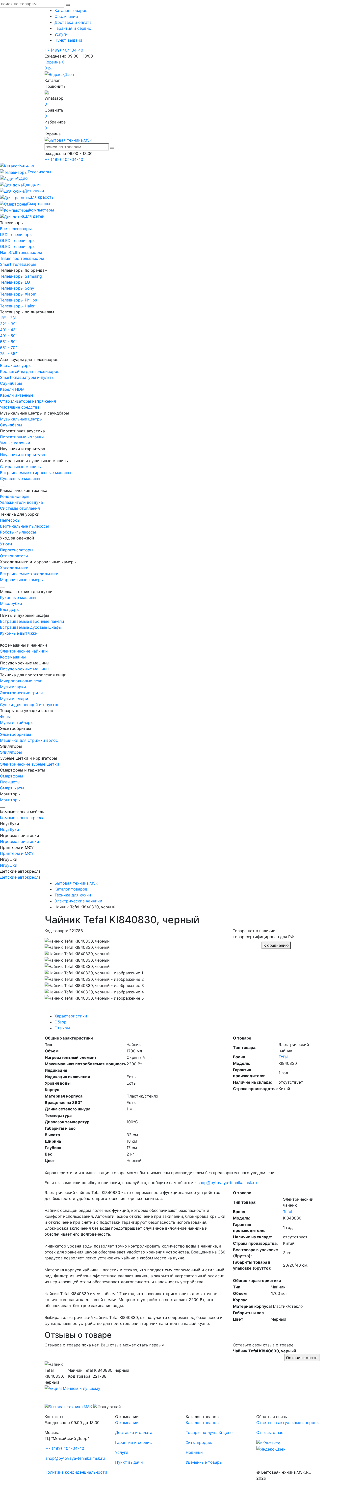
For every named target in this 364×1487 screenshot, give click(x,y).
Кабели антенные (16, 395)
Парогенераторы (16, 549)
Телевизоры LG (15, 282)
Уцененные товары (204, 1462)
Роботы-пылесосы (18, 532)
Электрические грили (21, 692)
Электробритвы (15, 734)
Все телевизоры (16, 228)
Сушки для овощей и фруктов (29, 704)
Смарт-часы (12, 787)
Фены (5, 716)
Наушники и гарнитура (22, 454)
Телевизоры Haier (17, 305)
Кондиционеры (14, 496)
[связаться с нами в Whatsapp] (47, 92)
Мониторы (10, 799)
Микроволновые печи (21, 680)
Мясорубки (11, 603)
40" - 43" (8, 329)
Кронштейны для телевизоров (29, 371)
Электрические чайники (24, 651)
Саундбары (11, 383)
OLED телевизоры (17, 246)
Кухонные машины (18, 597)
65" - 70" (8, 347)
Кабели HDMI (13, 389)
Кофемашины (13, 656)
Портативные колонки (22, 436)
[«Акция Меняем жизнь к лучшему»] (72, 1388)
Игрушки (8, 865)
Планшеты (10, 781)
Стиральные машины (21, 466)
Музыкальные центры (21, 418)
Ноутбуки (9, 829)
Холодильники (14, 567)
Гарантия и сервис (72, 28)
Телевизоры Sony (17, 288)
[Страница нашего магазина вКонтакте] (268, 1442)
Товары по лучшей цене (209, 1432)
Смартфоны (11, 775)
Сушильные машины (20, 478)
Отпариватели (14, 555)
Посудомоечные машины (24, 668)
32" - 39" (8, 323)
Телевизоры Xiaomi (18, 294)
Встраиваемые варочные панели (32, 621)
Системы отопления (20, 508)
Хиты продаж (199, 1442)
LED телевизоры (16, 234)
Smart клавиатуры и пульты (27, 377)
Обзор (60, 1021)
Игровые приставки (19, 841)
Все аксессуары (15, 365)
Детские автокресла (20, 877)
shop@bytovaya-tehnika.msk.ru (227, 1182)
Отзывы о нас (269, 1432)
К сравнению (276, 945)
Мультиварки (13, 686)
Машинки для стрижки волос (29, 740)
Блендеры (10, 609)
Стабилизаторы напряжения (28, 401)
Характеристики (70, 1015)
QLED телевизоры (17, 240)
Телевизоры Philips (18, 299)
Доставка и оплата (73, 22)
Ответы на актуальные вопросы (287, 1422)
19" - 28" (8, 317)
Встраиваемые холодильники (29, 573)
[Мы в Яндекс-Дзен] (59, 73)
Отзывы (62, 1027)
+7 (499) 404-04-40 (64, 50)
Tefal (283, 1056)
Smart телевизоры (18, 264)
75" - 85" (8, 353)
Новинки (194, 1452)
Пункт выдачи (68, 40)
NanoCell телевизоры (21, 252)
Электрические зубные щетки (29, 764)
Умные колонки (15, 442)
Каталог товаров (70, 10)
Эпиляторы (11, 752)
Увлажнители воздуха (21, 502)
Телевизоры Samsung (21, 276)
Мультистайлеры (16, 722)
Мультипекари (14, 698)
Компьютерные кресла (22, 817)
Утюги (6, 543)
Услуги (61, 34)
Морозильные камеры (22, 579)
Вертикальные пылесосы (24, 526)
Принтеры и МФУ (17, 853)
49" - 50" (8, 335)
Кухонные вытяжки (19, 633)
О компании (66, 16)
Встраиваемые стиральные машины (35, 472)
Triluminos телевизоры (22, 258)
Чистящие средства (20, 407)
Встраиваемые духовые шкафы (31, 627)
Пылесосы (10, 520)
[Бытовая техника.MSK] (68, 1406)
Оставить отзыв (301, 1357)
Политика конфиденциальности (76, 1472)
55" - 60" (8, 341)
